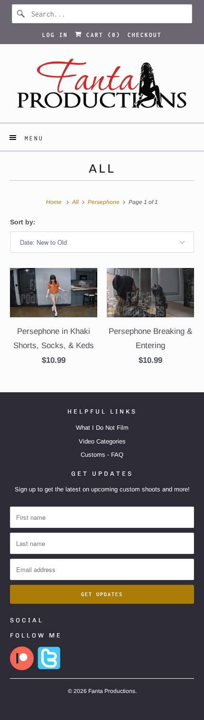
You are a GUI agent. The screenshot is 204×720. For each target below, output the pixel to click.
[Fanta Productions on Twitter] (49, 668)
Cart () (101, 35)
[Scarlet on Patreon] (22, 668)
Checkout (145, 35)
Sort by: (23, 222)
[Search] (21, 13)
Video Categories (102, 441)
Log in (55, 35)
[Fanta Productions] (102, 86)
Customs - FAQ (102, 454)
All (102, 168)
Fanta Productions (111, 691)
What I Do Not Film (102, 427)
